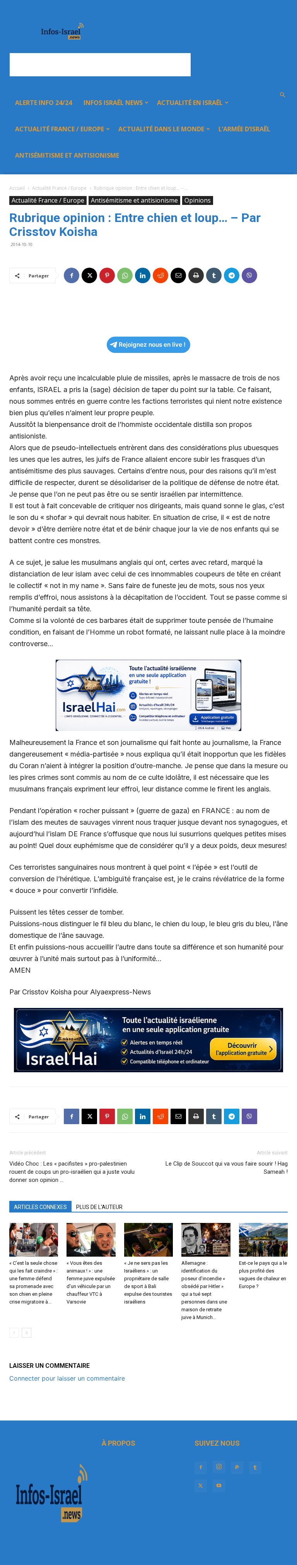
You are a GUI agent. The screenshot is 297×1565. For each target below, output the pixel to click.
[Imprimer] (196, 275)
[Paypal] (237, 1468)
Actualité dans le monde (161, 129)
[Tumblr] (214, 275)
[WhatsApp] (125, 275)
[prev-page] (14, 1333)
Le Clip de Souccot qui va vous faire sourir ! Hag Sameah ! (227, 1167)
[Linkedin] (142, 275)
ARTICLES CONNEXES (40, 1207)
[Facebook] (71, 275)
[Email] (178, 275)
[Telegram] (231, 275)
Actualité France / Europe (59, 129)
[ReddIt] (160, 275)
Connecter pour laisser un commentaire (67, 1378)
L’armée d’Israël (244, 129)
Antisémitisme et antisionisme (67, 155)
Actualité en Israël (190, 102)
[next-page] (26, 1333)
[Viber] (249, 275)
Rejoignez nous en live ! (152, 344)
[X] (89, 275)
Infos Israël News (113, 102)
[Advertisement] (100, 64)
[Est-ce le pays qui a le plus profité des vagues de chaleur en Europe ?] (263, 1240)
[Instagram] (219, 1467)
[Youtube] (219, 1486)
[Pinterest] (107, 275)
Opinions (197, 200)
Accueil (17, 188)
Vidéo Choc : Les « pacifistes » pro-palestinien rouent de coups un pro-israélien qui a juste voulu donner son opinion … (72, 1171)
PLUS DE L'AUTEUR (99, 1207)
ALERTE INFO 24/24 (43, 102)
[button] (282, 95)
